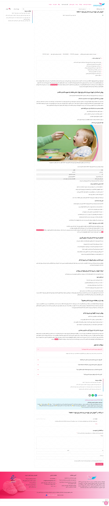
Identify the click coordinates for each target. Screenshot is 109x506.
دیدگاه (101, 435)
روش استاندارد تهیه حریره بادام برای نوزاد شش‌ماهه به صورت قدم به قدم (87, 62)
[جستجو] (23, 9)
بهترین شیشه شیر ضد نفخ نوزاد (70, 478)
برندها (77, 4)
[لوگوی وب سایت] (99, 4)
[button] (101, 58)
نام (102, 450)
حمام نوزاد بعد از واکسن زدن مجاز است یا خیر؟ (67, 480)
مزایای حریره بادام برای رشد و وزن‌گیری (94, 64)
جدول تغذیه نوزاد (54, 84)
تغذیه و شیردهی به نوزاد (57, 54)
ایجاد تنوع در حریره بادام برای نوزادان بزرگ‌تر (93, 68)
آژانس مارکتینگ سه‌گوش (52, 495)
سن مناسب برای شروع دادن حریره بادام (93, 66)
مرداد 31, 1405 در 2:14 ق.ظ (40, 418)
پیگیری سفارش (71, 4)
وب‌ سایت (101, 455)
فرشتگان (56, 339)
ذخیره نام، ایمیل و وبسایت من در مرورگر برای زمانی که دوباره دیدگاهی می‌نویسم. (88, 460)
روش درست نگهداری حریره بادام (95, 71)
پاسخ (96, 423)
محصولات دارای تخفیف (87, 4)
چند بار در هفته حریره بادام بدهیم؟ (94, 69)
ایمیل (68, 450)
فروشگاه (80, 4)
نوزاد (51, 54)
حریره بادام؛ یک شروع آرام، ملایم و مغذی (93, 73)
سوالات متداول (98, 75)
